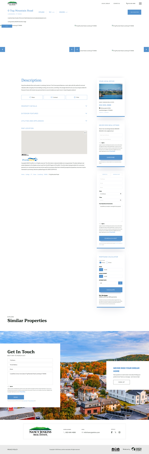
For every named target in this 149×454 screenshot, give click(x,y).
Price (100, 266)
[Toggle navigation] (140, 3)
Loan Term (102, 260)
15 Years (109, 262)
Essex (34, 174)
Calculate (111, 290)
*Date (100, 191)
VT (31, 174)
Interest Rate (102, 280)
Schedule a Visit (116, 174)
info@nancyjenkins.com (92, 432)
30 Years (103, 262)
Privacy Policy (112, 151)
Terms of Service (31, 400)
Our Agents (106, 112)
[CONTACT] (134, 12)
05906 (45, 174)
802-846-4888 (131, 3)
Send (16, 397)
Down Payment (103, 273)
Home (22, 174)
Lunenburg (40, 174)
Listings (27, 174)
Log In (103, 3)
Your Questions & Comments (106, 203)
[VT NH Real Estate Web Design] (132, 449)
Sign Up (108, 3)
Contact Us (117, 3)
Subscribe (111, 157)
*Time (100, 197)
